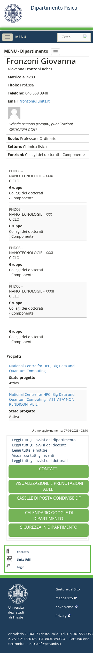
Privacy (61, 615)
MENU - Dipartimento (26, 51)
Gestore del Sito (68, 589)
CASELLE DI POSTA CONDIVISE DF (49, 498)
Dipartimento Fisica (54, 7)
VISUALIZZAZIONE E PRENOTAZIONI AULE (49, 486)
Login (20, 567)
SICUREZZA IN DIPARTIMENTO (48, 527)
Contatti (23, 552)
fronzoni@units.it (35, 101)
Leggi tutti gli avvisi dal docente (39, 445)
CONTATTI (48, 469)
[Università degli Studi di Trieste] (13, 21)
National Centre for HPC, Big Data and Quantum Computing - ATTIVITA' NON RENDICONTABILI (42, 399)
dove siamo (64, 606)
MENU (20, 36)
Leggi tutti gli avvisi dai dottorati (40, 460)
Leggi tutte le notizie (29, 450)
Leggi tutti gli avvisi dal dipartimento (43, 439)
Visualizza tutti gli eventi (33, 455)
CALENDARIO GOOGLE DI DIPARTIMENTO (49, 515)
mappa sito (64, 598)
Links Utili (23, 559)
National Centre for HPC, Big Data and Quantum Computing (42, 368)
